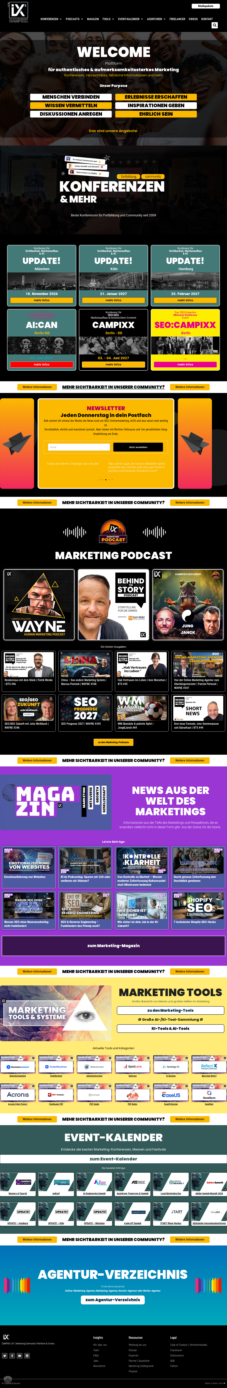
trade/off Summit (132, 1223)
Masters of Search (18, 1193)
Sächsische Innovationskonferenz (209, 1223)
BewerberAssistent (18, 1076)
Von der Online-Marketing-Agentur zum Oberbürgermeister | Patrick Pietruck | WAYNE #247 (196, 684)
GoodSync (209, 1104)
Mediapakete (205, 6)
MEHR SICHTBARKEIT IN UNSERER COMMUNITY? (113, 387)
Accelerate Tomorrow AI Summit (132, 1193)
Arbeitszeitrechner (94, 1076)
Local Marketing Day (171, 1193)
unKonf (56, 1193)
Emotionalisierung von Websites (24, 877)
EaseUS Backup (171, 1104)
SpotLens (133, 1076)
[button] (51, 19)
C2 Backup (171, 1076)
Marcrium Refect (209, 1076)
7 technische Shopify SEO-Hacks (195, 922)
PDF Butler (132, 1104)
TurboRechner (56, 1076)
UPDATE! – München (94, 1223)
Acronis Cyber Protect (17, 1104)
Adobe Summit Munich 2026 (209, 1193)
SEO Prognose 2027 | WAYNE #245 (81, 723)
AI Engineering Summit (94, 1193)
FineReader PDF (56, 1104)
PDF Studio (94, 1104)
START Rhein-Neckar (170, 1223)
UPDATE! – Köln (56, 1223)
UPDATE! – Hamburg (17, 1223)
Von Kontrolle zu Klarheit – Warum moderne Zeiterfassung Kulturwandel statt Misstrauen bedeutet (141, 880)
